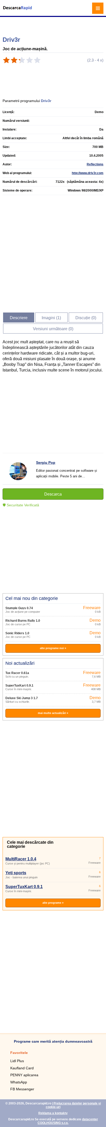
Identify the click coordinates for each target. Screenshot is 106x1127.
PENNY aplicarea (24, 1075)
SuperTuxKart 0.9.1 (19, 685)
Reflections (95, 164)
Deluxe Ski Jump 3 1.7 (21, 698)
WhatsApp (18, 1082)
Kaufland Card (22, 1068)
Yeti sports (15, 873)
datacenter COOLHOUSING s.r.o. (68, 1121)
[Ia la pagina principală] (18, 11)
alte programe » (53, 902)
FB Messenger (22, 1089)
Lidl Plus (17, 1061)
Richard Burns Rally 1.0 (22, 620)
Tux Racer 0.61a (17, 673)
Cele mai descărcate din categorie (30, 844)
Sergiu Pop (45, 462)
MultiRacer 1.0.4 (20, 859)
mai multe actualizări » (53, 713)
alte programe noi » (53, 648)
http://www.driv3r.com (87, 173)
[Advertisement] (53, 24)
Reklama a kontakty (53, 1113)
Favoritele (19, 1053)
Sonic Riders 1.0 (17, 633)
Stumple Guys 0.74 (19, 608)
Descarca (53, 494)
